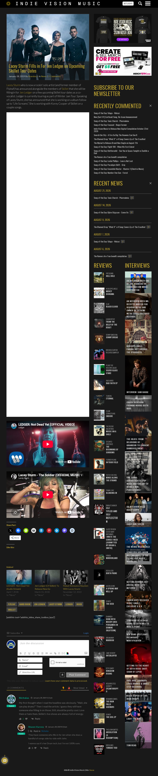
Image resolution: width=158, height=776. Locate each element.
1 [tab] (96, 73)
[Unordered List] (42, 653)
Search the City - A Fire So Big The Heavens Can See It (115, 135)
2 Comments (54, 76)
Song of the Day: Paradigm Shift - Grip (109, 164)
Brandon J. (33, 76)
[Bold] (21, 653)
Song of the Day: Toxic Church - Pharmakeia (111, 121)
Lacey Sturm (13, 85)
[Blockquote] (46, 653)
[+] (63, 653)
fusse (92, 770)
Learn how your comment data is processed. (66, 680)
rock (79, 604)
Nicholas (24, 697)
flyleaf (11, 604)
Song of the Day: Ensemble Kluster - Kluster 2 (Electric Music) (119, 168)
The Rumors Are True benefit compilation (110, 157)
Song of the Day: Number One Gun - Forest (111, 172)
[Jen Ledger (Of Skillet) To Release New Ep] (47, 577)
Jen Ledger (26, 92)
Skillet (65, 88)
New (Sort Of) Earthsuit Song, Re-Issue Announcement (115, 116)
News (44, 76)
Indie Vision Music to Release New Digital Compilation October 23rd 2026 (121, 130)
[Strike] (33, 653)
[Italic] (25, 653)
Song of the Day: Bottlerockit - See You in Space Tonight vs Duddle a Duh (121, 152)
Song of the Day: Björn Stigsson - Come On (111, 212)
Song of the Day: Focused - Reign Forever (110, 124)
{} (59, 653)
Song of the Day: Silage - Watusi (107, 113)
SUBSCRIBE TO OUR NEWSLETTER (114, 90)
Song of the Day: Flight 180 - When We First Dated (114, 146)
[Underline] (29, 653)
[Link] (55, 653)
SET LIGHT (128, 3)
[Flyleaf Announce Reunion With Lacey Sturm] (75, 577)
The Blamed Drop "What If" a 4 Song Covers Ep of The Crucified (119, 139)
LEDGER (69, 604)
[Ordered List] (38, 653)
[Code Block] (51, 653)
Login (86, 633)
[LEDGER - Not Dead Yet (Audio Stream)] (19, 577)
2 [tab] (100, 73)
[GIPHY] (68, 653)
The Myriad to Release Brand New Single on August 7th (116, 142)
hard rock (24, 604)
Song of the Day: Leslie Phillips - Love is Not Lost (113, 161)
